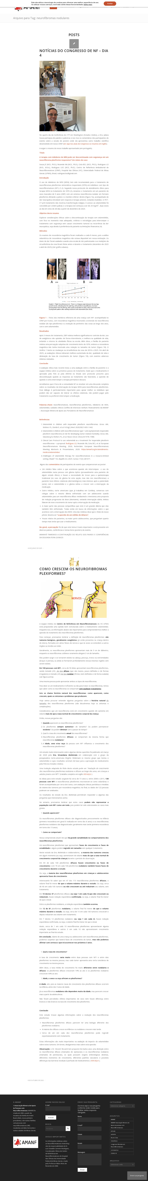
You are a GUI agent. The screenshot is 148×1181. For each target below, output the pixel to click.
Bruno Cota (114, 1138)
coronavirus (114, 1150)
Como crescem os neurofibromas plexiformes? (73, 571)
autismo (113, 1134)
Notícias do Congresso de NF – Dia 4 (73, 53)
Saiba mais (88, 5)
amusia (113, 1131)
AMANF (113, 1119)
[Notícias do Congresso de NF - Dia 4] (74, 44)
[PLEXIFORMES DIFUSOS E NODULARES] (74, 562)
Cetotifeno (114, 1141)
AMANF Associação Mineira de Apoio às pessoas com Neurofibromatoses (120, 1125)
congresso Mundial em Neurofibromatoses (118, 1145)
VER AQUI (87, 774)
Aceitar (110, 3)
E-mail (48, 1105)
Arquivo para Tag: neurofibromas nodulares (41, 18)
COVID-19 (114, 1153)
